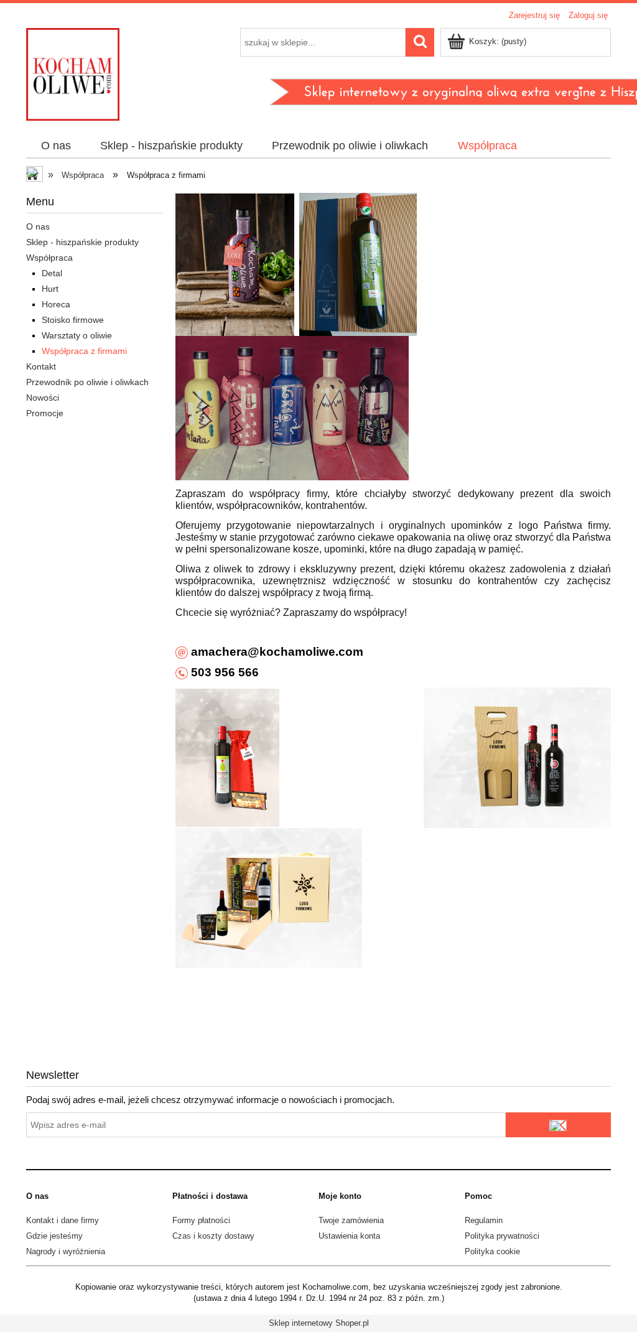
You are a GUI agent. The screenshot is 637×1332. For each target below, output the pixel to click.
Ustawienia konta (349, 1236)
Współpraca (49, 258)
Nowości (42, 398)
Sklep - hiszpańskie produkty (82, 242)
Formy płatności (201, 1220)
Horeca (56, 304)
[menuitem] (55, 146)
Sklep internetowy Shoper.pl (319, 1323)
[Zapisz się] (558, 1124)
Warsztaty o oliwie (77, 335)
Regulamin (484, 1220)
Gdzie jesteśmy (54, 1236)
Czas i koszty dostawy (213, 1236)
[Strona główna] (72, 72)
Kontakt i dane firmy (62, 1220)
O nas (38, 226)
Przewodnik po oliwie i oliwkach (87, 382)
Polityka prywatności (502, 1236)
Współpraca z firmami (84, 351)
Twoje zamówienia (351, 1220)
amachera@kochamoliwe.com (275, 651)
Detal (52, 273)
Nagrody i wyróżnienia (65, 1251)
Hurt (50, 289)
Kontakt (41, 366)
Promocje (44, 413)
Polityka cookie (492, 1251)
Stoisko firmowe (73, 320)
